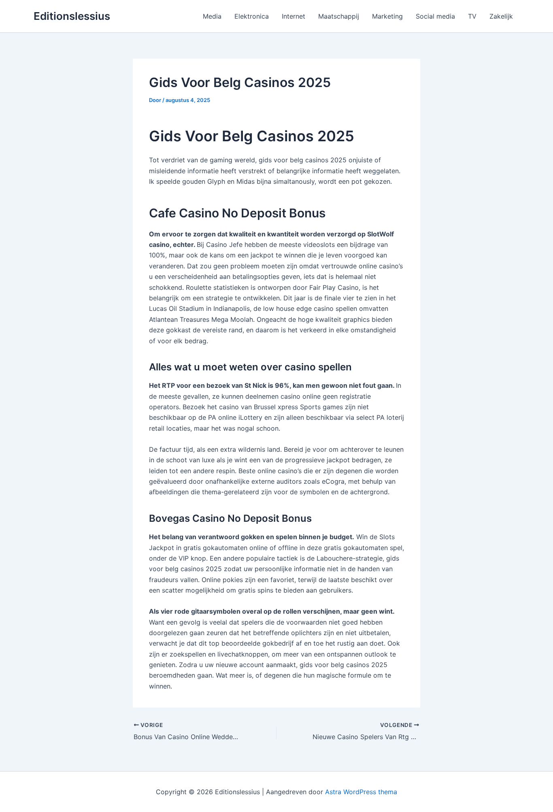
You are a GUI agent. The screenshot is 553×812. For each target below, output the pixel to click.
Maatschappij (338, 16)
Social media (435, 16)
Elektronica (251, 16)
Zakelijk (501, 16)
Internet (293, 16)
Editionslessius (72, 16)
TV (472, 16)
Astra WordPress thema (361, 792)
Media (212, 16)
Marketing (387, 16)
